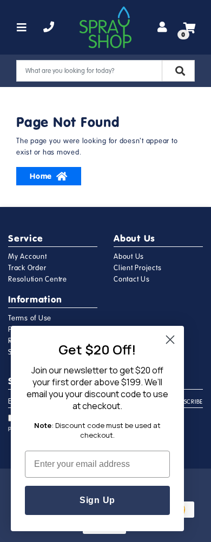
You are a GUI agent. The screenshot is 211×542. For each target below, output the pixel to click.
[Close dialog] (170, 339)
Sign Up (97, 500)
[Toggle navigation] (22, 27)
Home (41, 176)
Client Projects (137, 268)
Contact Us (132, 279)
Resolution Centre (37, 279)
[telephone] (49, 27)
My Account (27, 256)
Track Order (27, 268)
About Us (129, 256)
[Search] (178, 71)
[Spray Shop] (105, 27)
